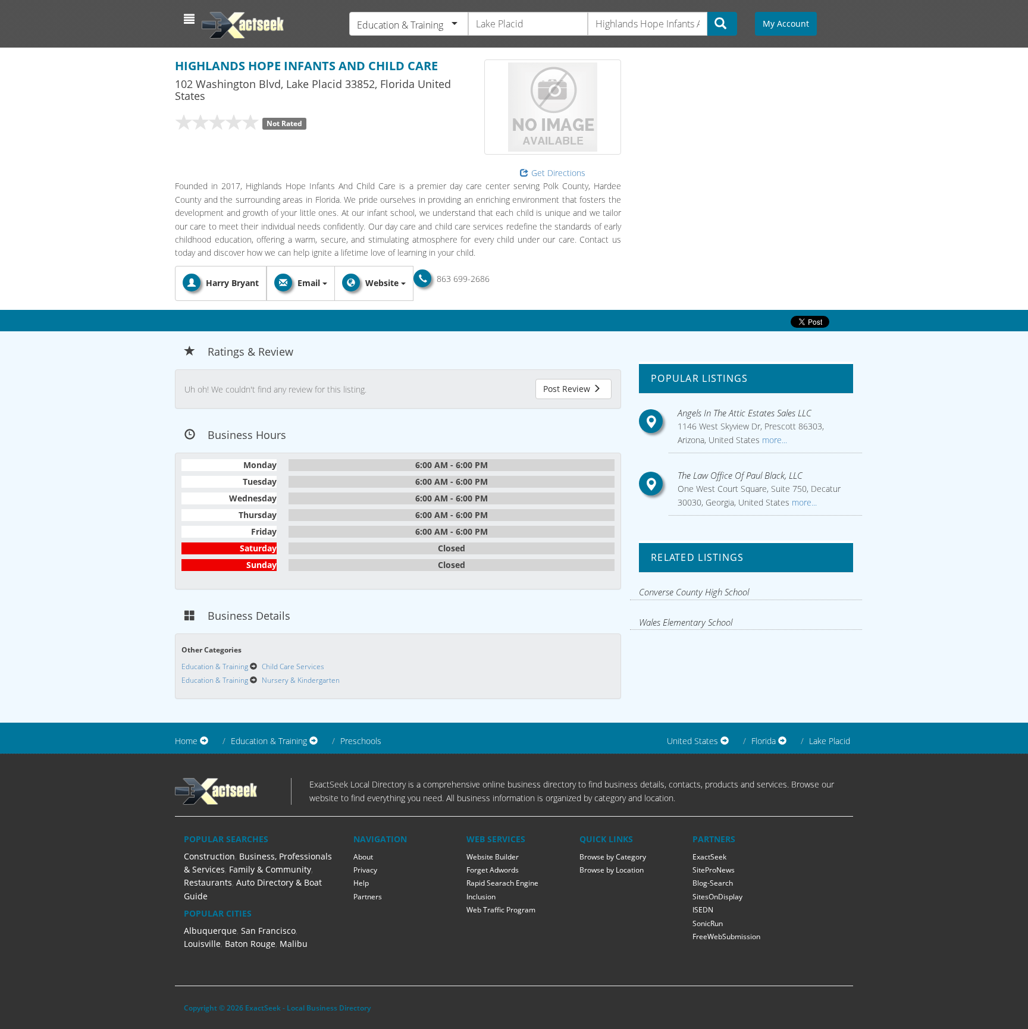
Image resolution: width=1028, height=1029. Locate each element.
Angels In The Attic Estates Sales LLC (744, 413)
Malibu (294, 943)
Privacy (365, 870)
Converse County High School (694, 592)
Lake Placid (829, 740)
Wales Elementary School (685, 622)
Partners (367, 897)
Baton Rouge (250, 943)
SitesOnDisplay (717, 897)
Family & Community (270, 869)
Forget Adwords (492, 870)
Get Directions (558, 172)
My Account (786, 23)
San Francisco (268, 930)
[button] (191, 19)
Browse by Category (612, 857)
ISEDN (702, 910)
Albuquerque (210, 930)
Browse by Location (611, 870)
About (363, 857)
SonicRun (707, 923)
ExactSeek (709, 857)
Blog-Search (712, 883)
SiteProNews (713, 870)
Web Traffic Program (500, 910)
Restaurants (208, 882)
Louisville (202, 943)
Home (186, 740)
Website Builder (492, 857)
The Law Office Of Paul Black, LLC (740, 475)
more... (773, 440)
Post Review (568, 388)
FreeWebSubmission (726, 936)
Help (361, 883)
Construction (209, 856)
